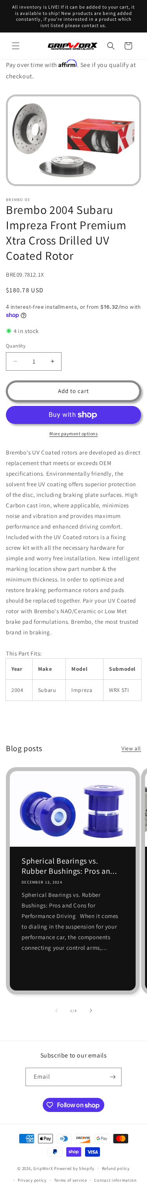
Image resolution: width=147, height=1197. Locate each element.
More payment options (73, 433)
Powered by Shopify (74, 1168)
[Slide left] (56, 1010)
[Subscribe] (112, 1077)
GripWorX (43, 1168)
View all (131, 748)
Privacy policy (32, 1180)
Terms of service (70, 1180)
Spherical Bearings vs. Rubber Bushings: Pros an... (69, 866)
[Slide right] (91, 1010)
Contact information (115, 1180)
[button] (15, 45)
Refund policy (116, 1168)
